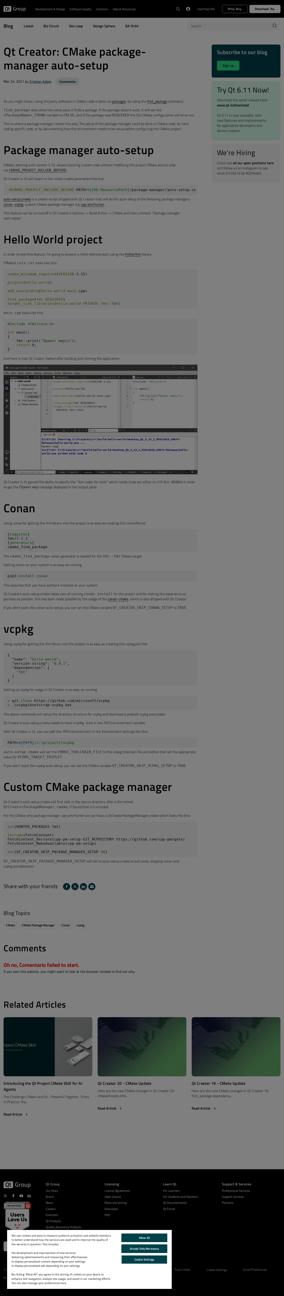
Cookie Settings (144, 1259)
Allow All (144, 1237)
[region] (89, 1259)
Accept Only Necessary (144, 1248)
